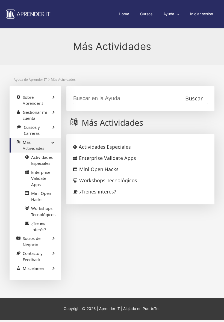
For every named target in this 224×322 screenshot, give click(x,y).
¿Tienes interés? (97, 191)
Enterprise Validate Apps (107, 158)
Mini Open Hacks (99, 169)
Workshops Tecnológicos (108, 180)
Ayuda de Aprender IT (30, 79)
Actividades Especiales (105, 147)
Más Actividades (63, 79)
